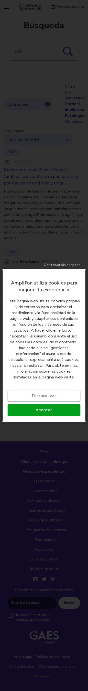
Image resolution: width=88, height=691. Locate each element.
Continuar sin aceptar (62, 265)
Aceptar (44, 410)
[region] (44, 345)
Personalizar (44, 396)
